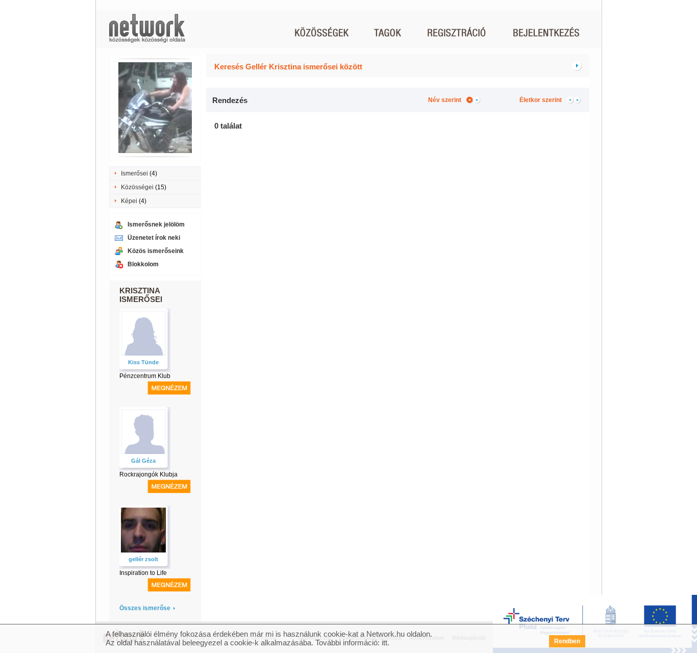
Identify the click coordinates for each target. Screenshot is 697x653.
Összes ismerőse (144, 608)
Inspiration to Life (143, 572)
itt (384, 642)
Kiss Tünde (143, 362)
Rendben (567, 641)
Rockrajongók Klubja (148, 474)
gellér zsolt (143, 559)
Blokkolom (143, 264)
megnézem (169, 388)
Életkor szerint (540, 100)
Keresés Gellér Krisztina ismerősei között (288, 66)
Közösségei (137, 187)
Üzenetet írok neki (154, 237)
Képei (129, 201)
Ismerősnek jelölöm (156, 224)
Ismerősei (134, 173)
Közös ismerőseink (156, 251)
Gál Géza (143, 461)
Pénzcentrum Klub (144, 376)
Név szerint (444, 100)
